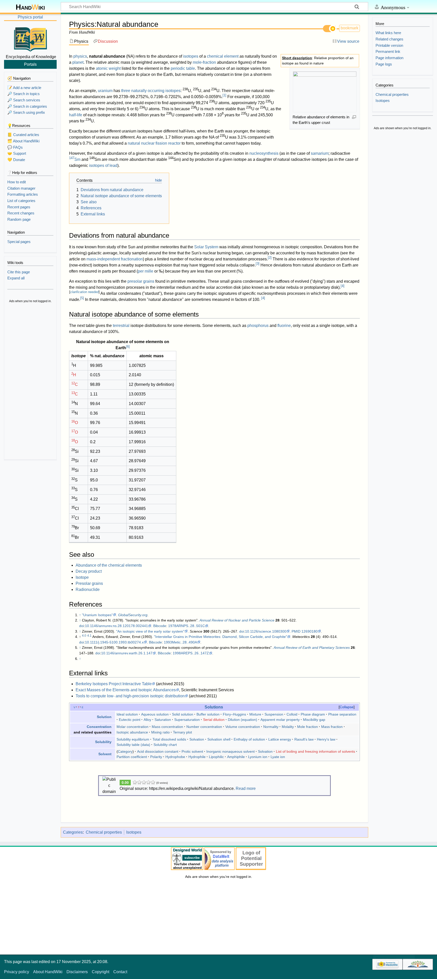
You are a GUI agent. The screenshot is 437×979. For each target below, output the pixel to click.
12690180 (309, 631)
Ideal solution (127, 714)
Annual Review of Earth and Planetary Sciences (312, 648)
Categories (73, 832)
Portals (30, 64)
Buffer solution (208, 714)
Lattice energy (279, 739)
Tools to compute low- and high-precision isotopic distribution (130, 696)
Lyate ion (278, 757)
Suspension (274, 714)
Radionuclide (88, 589)
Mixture (255, 714)
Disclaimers (77, 972)
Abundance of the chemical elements (109, 565)
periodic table (183, 68)
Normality (270, 727)
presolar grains (140, 281)
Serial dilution (214, 720)
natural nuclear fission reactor (154, 143)
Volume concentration (242, 727)
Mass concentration (167, 727)
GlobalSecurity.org (132, 615)
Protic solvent (192, 751)
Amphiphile (236, 757)
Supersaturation (187, 720)
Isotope (82, 577)
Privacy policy (16, 972)
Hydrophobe (175, 757)
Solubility (103, 742)
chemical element (222, 56)
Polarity (156, 757)
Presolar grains (89, 583)
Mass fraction (332, 727)
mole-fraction (204, 62)
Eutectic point (129, 720)
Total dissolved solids (169, 739)
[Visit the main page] (30, 38)
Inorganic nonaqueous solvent (230, 751)
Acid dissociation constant (157, 751)
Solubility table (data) (133, 745)
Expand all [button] (16, 278)
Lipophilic (216, 757)
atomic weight (108, 68)
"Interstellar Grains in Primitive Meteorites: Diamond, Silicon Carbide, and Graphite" (220, 637)
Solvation (196, 739)
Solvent (105, 754)
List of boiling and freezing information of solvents (315, 751)
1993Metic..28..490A (180, 642)
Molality (288, 727)
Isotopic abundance (132, 732)
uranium (105, 90)
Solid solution (182, 714)
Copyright (100, 972)
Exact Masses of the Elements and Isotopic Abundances (126, 690)
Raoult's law (304, 739)
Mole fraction (307, 727)
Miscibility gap (314, 720)
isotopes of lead (103, 165)
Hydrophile (197, 757)
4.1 (89, 635)
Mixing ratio (160, 732)
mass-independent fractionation (114, 259)
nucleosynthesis (263, 153)
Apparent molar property (280, 720)
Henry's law (326, 739)
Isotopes (133, 832)
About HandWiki (47, 972)
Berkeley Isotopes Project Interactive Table (114, 684)
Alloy (147, 720)
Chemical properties (104, 832)
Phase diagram (313, 714)
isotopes (190, 56)
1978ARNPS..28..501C (186, 626)
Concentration (99, 727)
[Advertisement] (30, 382)
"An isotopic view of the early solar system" (150, 631)
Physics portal (30, 17)
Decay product (89, 571)
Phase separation (342, 714)
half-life (75, 115)
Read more (246, 788)
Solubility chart (165, 745)
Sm (74, 159)
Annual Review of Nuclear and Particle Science (237, 620)
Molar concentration (132, 727)
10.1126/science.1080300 (265, 631)
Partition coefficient (132, 757)
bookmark (349, 28)
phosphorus (258, 325)
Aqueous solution (155, 714)
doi (81, 626)
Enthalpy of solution (249, 739)
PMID (296, 631)
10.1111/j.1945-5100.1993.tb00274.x (114, 642)
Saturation (163, 720)
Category (125, 751)
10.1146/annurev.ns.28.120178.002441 (116, 626)
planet (77, 62)
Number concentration (204, 727)
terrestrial (121, 325)
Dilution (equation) (242, 720)
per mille (145, 271)
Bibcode (159, 626)
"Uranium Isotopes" (97, 615)
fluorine (284, 325)
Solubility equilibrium (133, 739)
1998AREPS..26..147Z (191, 653)
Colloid (292, 714)
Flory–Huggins (234, 714)
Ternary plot (182, 732)
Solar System (206, 247)
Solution (104, 717)
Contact (120, 972)
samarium (320, 153)
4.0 (84, 635)
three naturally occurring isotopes (151, 90)
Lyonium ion (257, 757)
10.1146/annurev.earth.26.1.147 (126, 653)
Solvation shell (218, 739)
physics (80, 56)
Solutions (214, 707)
